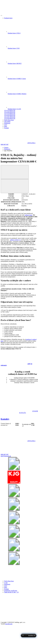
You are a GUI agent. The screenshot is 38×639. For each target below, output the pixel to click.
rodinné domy (28, 215)
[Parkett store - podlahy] (14, 524)
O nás (6, 582)
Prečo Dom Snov (9, 581)
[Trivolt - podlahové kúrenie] (14, 564)
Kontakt (6, 589)
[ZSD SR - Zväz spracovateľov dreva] (14, 496)
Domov (6, 147)
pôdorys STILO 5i (15, 240)
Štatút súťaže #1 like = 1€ (11, 592)
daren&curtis (8, 624)
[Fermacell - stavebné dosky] (14, 469)
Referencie (7, 149)
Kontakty (5, 419)
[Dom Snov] (14, 578)
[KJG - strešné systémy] (14, 483)
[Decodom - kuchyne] (14, 551)
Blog (5, 587)
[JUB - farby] (14, 510)
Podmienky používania (10, 590)
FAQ (5, 586)
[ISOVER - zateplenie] (14, 537)
